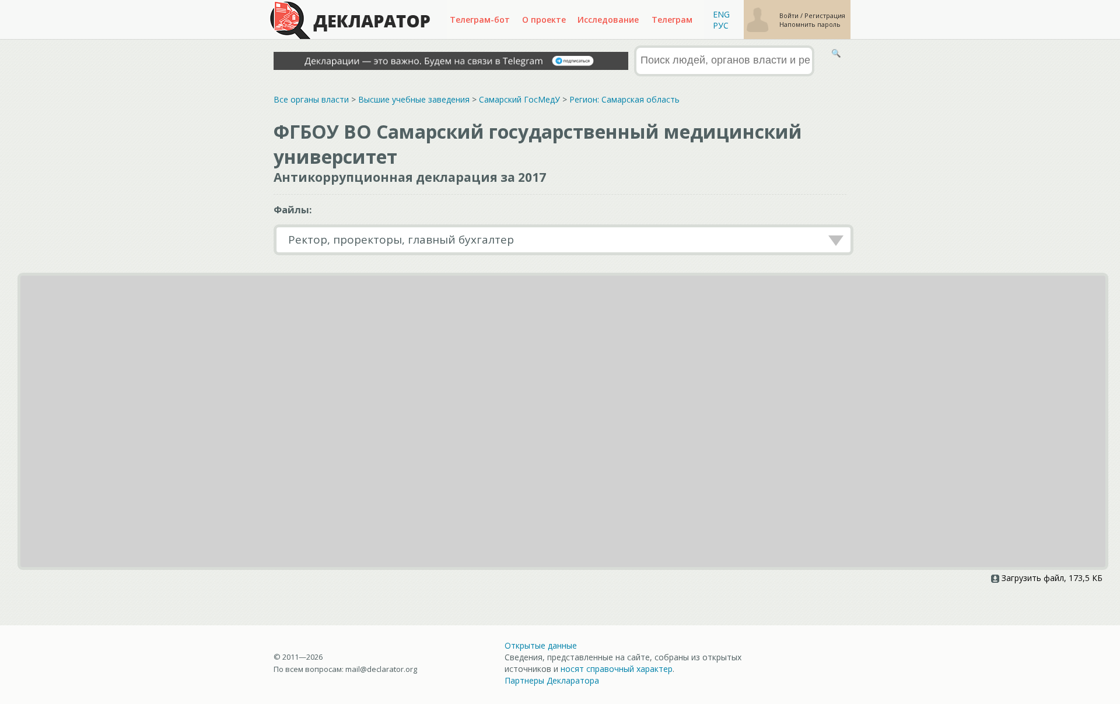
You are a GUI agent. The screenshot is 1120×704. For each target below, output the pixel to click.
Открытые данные (541, 645)
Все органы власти (311, 99)
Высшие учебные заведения (414, 99)
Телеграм (672, 19)
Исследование (608, 19)
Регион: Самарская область (624, 99)
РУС (721, 25)
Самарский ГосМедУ (519, 99)
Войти (789, 15)
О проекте (544, 19)
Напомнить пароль (810, 24)
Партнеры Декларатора (552, 680)
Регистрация (824, 15)
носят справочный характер (617, 668)
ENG (721, 14)
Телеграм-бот (480, 19)
